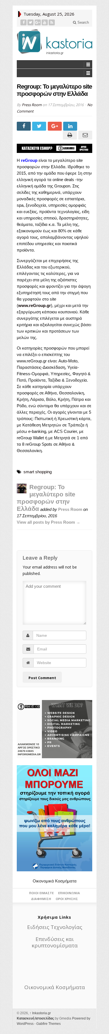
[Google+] (37, 22)
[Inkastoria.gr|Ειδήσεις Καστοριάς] (54, 42)
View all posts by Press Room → (48, 522)
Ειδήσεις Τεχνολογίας (54, 927)
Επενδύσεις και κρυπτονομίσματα (55, 942)
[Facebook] (23, 22)
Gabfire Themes (48, 1024)
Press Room (32, 104)
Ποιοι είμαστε (41, 893)
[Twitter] (30, 22)
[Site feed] (51, 22)
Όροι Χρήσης (67, 899)
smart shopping (37, 471)
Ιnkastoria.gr (40, 1013)
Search (82, 22)
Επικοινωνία (69, 893)
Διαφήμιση (41, 899)
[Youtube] (44, 22)
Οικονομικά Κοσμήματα (55, 881)
